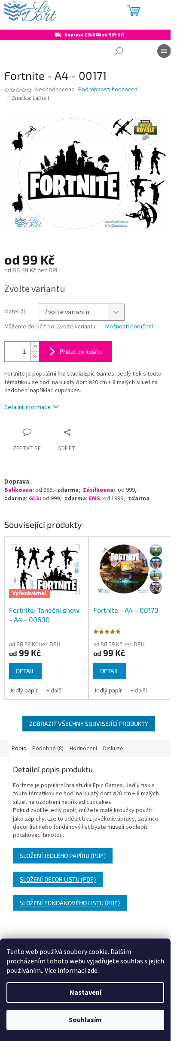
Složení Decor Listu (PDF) (58, 879)
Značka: (30, 98)
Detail (25, 670)
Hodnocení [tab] (83, 748)
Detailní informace (27, 407)
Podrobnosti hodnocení (108, 90)
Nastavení (85, 992)
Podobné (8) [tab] (48, 748)
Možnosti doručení (129, 327)
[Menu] (164, 51)
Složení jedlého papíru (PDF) (63, 855)
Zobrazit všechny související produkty (88, 723)
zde (92, 970)
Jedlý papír (23, 690)
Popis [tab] (19, 748)
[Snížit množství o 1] (35, 356)
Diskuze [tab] (113, 748)
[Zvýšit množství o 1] (35, 347)
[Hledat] (119, 51)
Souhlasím (85, 1020)
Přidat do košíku (81, 351)
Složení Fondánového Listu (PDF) (70, 902)
